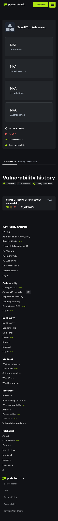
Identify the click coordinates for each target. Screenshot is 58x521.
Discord (6, 347)
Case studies (11, 414)
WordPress (8, 378)
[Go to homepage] (29, 478)
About (6, 436)
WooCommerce (10, 383)
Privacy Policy (10, 497)
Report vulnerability (13, 296)
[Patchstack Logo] (14, 4)
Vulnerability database (14, 400)
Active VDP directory (16, 292)
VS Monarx (8, 251)
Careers (6, 445)
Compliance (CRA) (14, 306)
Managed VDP (12, 287)
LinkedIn (7, 460)
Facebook (7, 465)
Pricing (6, 232)
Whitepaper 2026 (13, 405)
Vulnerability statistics (14, 423)
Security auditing (11, 301)
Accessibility (10, 504)
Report (6, 342)
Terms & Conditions (13, 510)
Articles (6, 409)
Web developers (11, 364)
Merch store (9, 450)
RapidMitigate (12, 241)
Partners (7, 395)
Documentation (10, 265)
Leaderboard (9, 328)
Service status (10, 270)
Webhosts (9, 368)
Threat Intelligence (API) (15, 246)
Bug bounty (8, 323)
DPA (6, 490)
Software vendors (12, 373)
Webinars (9, 418)
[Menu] (52, 5)
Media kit (7, 455)
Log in (5, 275)
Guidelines (8, 333)
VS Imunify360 (10, 256)
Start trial (40, 4)
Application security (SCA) (16, 236)
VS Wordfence (10, 260)
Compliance (10, 440)
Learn (7, 337)
